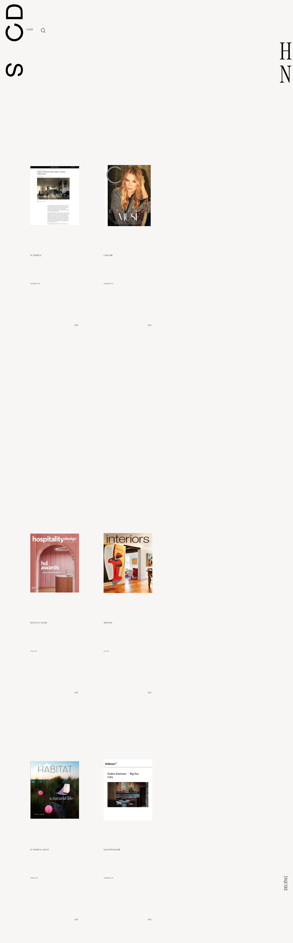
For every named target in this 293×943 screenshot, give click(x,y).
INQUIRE (286, 883)
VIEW (76, 325)
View (76, 692)
